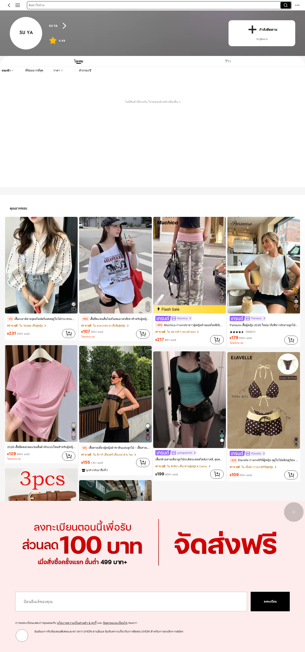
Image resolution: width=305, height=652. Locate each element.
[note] (10, 318)
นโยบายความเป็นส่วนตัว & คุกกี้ (77, 623)
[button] (9, 5)
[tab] (77, 61)
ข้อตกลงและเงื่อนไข (115, 623)
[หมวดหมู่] (17, 5)
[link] (26, 33)
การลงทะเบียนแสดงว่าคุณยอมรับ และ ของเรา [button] (76, 623)
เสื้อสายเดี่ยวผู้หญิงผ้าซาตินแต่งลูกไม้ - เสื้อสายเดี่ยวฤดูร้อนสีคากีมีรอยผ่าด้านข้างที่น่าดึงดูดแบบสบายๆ (115, 447)
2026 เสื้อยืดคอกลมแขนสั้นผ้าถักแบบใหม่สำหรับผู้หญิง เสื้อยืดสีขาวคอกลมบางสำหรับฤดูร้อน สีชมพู (41, 447)
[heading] (134, 26)
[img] (189, 309)
